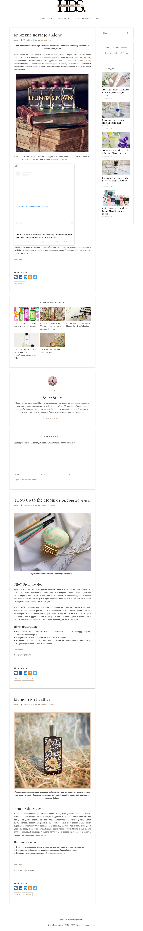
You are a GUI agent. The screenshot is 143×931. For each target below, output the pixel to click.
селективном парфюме (49, 57)
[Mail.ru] (25, 277)
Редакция (63, 920)
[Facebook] (20, 277)
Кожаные (27, 894)
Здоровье (63, 18)
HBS (97, 18)
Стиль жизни (81, 18)
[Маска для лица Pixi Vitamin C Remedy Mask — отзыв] (116, 140)
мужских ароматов (59, 159)
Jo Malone (18, 54)
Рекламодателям (75, 920)
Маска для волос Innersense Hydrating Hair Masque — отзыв (115, 92)
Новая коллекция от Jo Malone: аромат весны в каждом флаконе (50, 326)
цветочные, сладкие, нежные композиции (72, 60)
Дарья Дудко (45, 40)
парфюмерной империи (55, 63)
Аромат (17, 40)
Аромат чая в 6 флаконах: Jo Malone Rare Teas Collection (78, 324)
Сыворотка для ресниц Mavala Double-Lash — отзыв (113, 123)
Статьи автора (52, 418)
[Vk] (127, 53)
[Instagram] (121, 53)
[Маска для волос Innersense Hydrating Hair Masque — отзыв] (116, 79)
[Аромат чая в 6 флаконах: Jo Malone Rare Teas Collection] (78, 314)
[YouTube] (116, 53)
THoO (17, 679)
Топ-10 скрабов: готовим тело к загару (51, 350)
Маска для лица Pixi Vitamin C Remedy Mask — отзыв (115, 151)
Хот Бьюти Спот (56, 925)
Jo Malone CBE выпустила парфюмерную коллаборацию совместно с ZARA (26, 353)
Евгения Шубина (47, 505)
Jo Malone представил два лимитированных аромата (25, 324)
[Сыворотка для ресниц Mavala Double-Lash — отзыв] (116, 110)
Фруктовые (28, 679)
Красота (46, 18)
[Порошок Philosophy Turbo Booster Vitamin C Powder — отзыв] (116, 167)
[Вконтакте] (16, 277)
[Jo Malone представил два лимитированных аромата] (26, 314)
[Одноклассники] (30, 277)
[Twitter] (35, 277)
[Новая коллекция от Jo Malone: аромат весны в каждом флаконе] (52, 314)
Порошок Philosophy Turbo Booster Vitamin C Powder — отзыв (115, 181)
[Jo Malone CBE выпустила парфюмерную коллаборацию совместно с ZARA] (26, 340)
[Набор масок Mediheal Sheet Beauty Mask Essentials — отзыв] (116, 198)
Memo (17, 894)
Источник (18, 259)
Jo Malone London (34, 242)
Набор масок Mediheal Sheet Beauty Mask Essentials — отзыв (116, 211)
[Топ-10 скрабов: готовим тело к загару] (52, 340)
